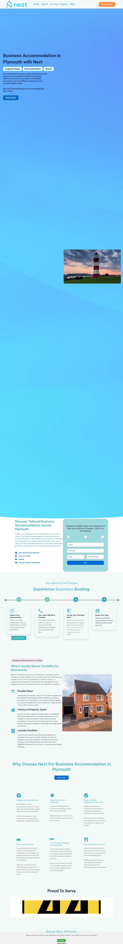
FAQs (72, 4)
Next (85, 563)
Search (44, 4)
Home (36, 4)
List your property (59, 4)
